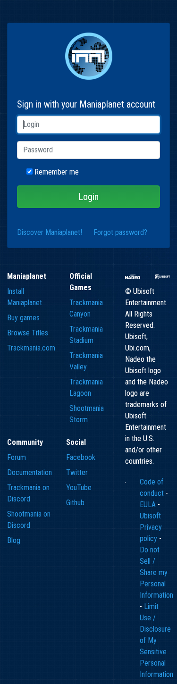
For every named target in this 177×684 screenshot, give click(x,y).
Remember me (56, 171)
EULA (149, 504)
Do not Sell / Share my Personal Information (156, 572)
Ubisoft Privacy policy (151, 527)
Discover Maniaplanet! (49, 232)
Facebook (80, 457)
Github (75, 502)
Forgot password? (120, 232)
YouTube (79, 487)
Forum (16, 457)
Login (88, 196)
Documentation (29, 472)
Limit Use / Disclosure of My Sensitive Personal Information (156, 640)
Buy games (23, 317)
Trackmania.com (31, 347)
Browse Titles (27, 332)
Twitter (77, 472)
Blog (13, 540)
